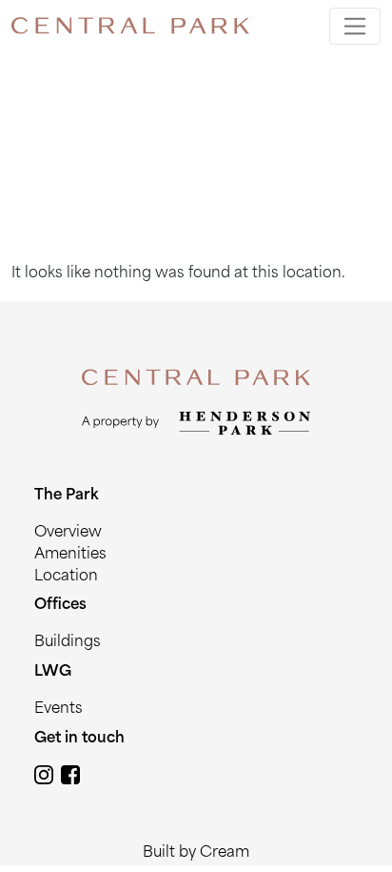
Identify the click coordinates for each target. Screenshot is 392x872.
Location (66, 577)
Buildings (67, 643)
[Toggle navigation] (355, 26)
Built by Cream (196, 853)
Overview (68, 533)
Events (58, 709)
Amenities (70, 555)
